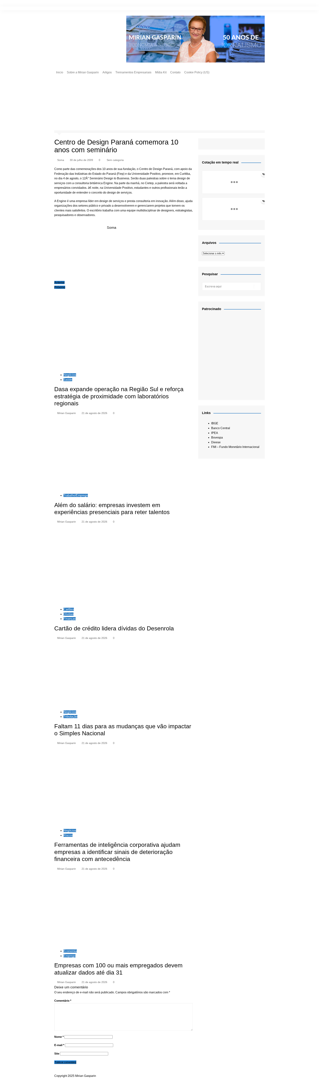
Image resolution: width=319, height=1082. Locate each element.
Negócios (70, 374)
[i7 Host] (229, 353)
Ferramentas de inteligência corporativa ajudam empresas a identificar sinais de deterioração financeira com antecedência (117, 851)
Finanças (70, 618)
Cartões (69, 609)
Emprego (70, 955)
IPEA (214, 432)
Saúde (68, 379)
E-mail (59, 1045)
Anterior (59, 282)
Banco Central (220, 428)
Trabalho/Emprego (76, 495)
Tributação (70, 716)
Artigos (107, 72)
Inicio (59, 72)
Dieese (216, 442)
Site (56, 1053)
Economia (70, 951)
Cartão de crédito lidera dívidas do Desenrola (114, 628)
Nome (59, 1036)
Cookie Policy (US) (196, 72)
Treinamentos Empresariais (133, 72)
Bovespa (217, 437)
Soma (60, 160)
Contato (175, 72)
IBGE (214, 423)
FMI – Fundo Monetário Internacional (235, 446)
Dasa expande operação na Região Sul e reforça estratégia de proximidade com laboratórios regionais (118, 396)
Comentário (62, 1000)
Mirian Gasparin (66, 413)
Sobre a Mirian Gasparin (83, 72)
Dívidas (68, 614)
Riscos (68, 835)
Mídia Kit (161, 72)
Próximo (59, 287)
